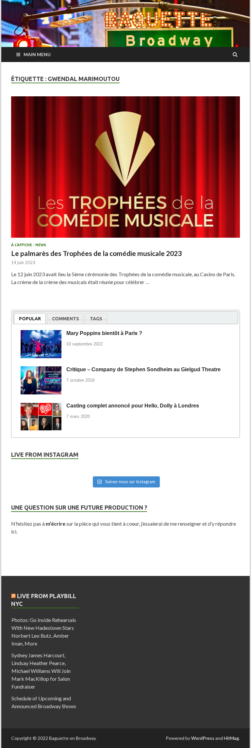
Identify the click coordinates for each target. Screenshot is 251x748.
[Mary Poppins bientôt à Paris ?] (41, 334)
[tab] (30, 318)
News (40, 245)
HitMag (231, 738)
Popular (30, 318)
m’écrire (55, 523)
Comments (65, 318)
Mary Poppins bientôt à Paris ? (104, 333)
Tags (96, 318)
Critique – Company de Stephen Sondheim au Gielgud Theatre (143, 369)
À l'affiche (21, 245)
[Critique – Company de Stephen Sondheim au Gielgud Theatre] (41, 370)
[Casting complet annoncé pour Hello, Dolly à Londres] (41, 407)
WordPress (202, 738)
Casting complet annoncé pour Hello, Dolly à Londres (132, 405)
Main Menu (37, 54)
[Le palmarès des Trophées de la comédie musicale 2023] (125, 169)
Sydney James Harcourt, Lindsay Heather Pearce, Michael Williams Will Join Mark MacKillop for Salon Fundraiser (41, 671)
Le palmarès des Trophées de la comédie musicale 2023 (96, 253)
